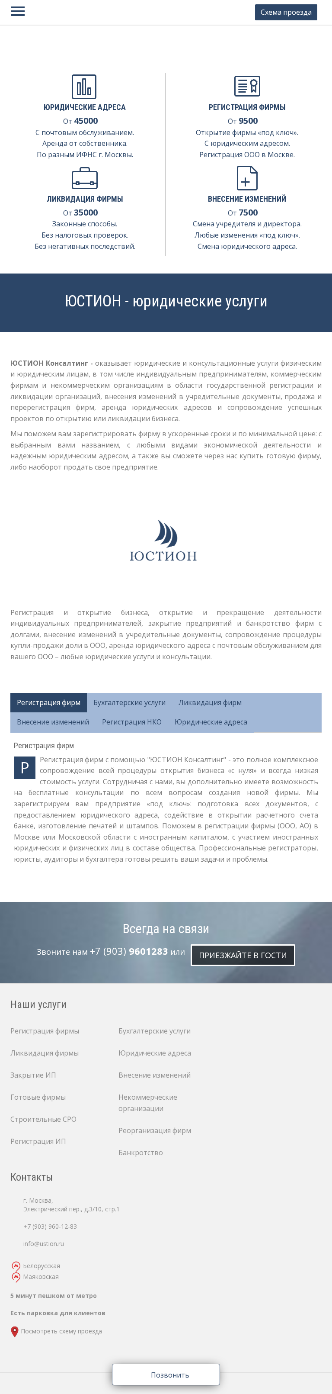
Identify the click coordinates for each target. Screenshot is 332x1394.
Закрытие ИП (33, 1075)
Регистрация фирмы (44, 1031)
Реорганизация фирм (154, 1130)
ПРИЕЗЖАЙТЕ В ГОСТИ (243, 955)
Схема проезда (286, 12)
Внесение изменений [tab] (53, 722)
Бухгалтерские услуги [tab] (129, 702)
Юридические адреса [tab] (211, 722)
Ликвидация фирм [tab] (210, 702)
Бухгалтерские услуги (154, 1031)
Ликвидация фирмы (44, 1053)
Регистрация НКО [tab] (132, 722)
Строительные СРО (43, 1119)
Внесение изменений (154, 1075)
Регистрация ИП (38, 1141)
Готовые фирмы (38, 1097)
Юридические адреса (154, 1053)
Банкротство (140, 1152)
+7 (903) (129, 950)
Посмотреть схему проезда (61, 1331)
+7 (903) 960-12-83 (50, 1226)
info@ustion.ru (43, 1243)
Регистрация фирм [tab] (48, 702)
